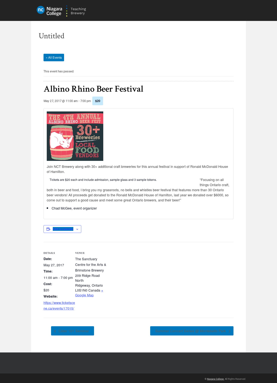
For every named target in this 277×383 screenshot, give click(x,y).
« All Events (54, 57)
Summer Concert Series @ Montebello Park (191, 330)
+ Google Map (89, 292)
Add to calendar (63, 229)
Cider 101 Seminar (73, 330)
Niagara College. (215, 379)
